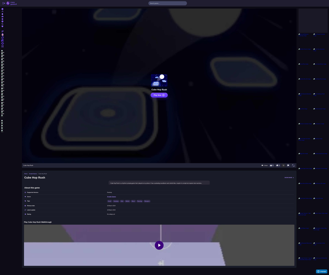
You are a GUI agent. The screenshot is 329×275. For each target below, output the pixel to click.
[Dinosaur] (2, 95)
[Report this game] (288, 165)
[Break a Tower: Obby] (320, 220)
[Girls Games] (2, 34)
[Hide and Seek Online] (320, 249)
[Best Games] (2, 14)
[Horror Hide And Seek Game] (305, 145)
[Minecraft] (2, 51)
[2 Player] (2, 86)
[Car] (2, 107)
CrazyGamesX (13, 3)
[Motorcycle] (2, 63)
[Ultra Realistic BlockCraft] (305, 249)
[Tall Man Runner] (305, 55)
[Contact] (2, 123)
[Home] (2, 9)
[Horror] (2, 104)
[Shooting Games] (2, 43)
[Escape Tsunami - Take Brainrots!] (305, 220)
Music (133, 201)
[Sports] (2, 77)
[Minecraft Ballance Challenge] (305, 40)
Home (25, 173)
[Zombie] (2, 112)
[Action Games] (2, 40)
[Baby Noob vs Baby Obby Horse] (320, 234)
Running (139, 201)
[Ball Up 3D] (320, 205)
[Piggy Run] (305, 160)
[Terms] (2, 126)
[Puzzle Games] (2, 37)
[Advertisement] (311, 19)
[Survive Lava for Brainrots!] (320, 264)
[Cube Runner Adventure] (305, 100)
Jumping (116, 201)
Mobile (127, 201)
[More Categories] (2, 46)
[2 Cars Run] (305, 70)
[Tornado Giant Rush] (320, 160)
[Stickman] (2, 98)
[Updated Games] (2, 23)
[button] (293, 165)
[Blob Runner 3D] (320, 190)
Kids (122, 201)
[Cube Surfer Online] (305, 205)
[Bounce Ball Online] (305, 175)
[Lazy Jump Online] (320, 70)
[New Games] (2, 11)
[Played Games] (2, 21)
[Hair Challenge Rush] (320, 100)
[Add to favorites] (283, 165)
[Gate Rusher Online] (320, 175)
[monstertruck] (2, 57)
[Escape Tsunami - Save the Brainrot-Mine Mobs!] (305, 264)
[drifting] (2, 60)
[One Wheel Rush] (320, 85)
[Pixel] (2, 80)
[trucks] (2, 69)
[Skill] (2, 66)
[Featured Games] (2, 18)
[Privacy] (2, 131)
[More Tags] (2, 115)
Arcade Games (33, 173)
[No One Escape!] (320, 115)
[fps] (2, 92)
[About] (2, 128)
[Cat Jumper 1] (320, 130)
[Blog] (2, 121)
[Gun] (2, 110)
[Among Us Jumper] (305, 130)
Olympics (147, 201)
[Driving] (2, 83)
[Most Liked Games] (2, 16)
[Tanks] (2, 72)
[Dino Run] (320, 145)
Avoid (109, 201)
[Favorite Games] (2, 26)
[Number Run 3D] (305, 85)
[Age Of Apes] (305, 234)
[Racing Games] (2, 31)
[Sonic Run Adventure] (320, 55)
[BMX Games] (2, 54)
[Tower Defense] (2, 75)
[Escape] (2, 89)
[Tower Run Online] (305, 190)
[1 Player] (2, 101)
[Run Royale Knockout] (320, 40)
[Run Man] (305, 115)
